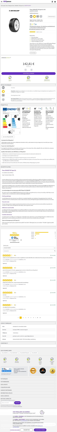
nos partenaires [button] (24, 420)
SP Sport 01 (21, 5)
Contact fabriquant (6, 323)
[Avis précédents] (18, 317)
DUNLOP (16, 5)
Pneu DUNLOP (34, 352)
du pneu (6, 167)
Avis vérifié (53, 255)
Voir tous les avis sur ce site (14, 242)
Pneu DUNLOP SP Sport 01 (24, 352)
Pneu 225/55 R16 (5, 352)
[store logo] (7, 1)
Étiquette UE (4, 105)
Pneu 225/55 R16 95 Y (14, 352)
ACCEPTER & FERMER (40, 429)
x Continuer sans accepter (15, 429)
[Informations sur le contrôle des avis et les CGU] (21, 240)
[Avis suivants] (40, 318)
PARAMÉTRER (26, 429)
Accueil (3, 5)
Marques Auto (11, 5)
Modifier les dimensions (34, 13)
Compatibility (4, 343)
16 (37, 317)
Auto (7, 5)
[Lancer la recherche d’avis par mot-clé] (54, 251)
